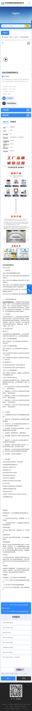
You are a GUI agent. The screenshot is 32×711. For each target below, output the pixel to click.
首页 (11, 37)
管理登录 (17, 708)
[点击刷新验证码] (20, 669)
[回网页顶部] (29, 286)
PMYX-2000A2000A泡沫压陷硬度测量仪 (20, 605)
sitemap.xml (24, 708)
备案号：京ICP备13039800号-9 (17, 706)
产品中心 (5, 33)
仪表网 (12, 708)
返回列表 (7, 608)
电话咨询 (29, 292)
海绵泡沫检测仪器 (25, 37)
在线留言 (13, 122)
